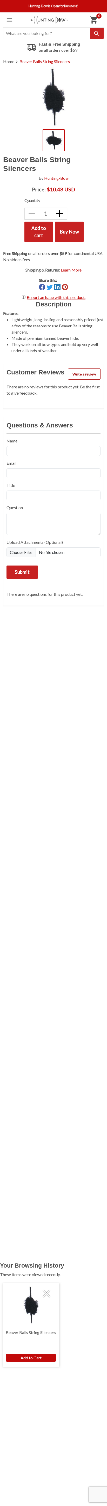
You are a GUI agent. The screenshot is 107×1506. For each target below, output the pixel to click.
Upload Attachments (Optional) (34, 542)
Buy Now (69, 232)
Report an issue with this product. (56, 297)
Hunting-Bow (56, 178)
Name (11, 440)
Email (11, 463)
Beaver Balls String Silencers (44, 61)
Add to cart (38, 231)
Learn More (71, 269)
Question (14, 507)
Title (10, 485)
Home (8, 61)
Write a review (84, 374)
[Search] (97, 33)
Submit (22, 572)
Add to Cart (31, 1357)
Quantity (32, 200)
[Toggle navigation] (9, 20)
